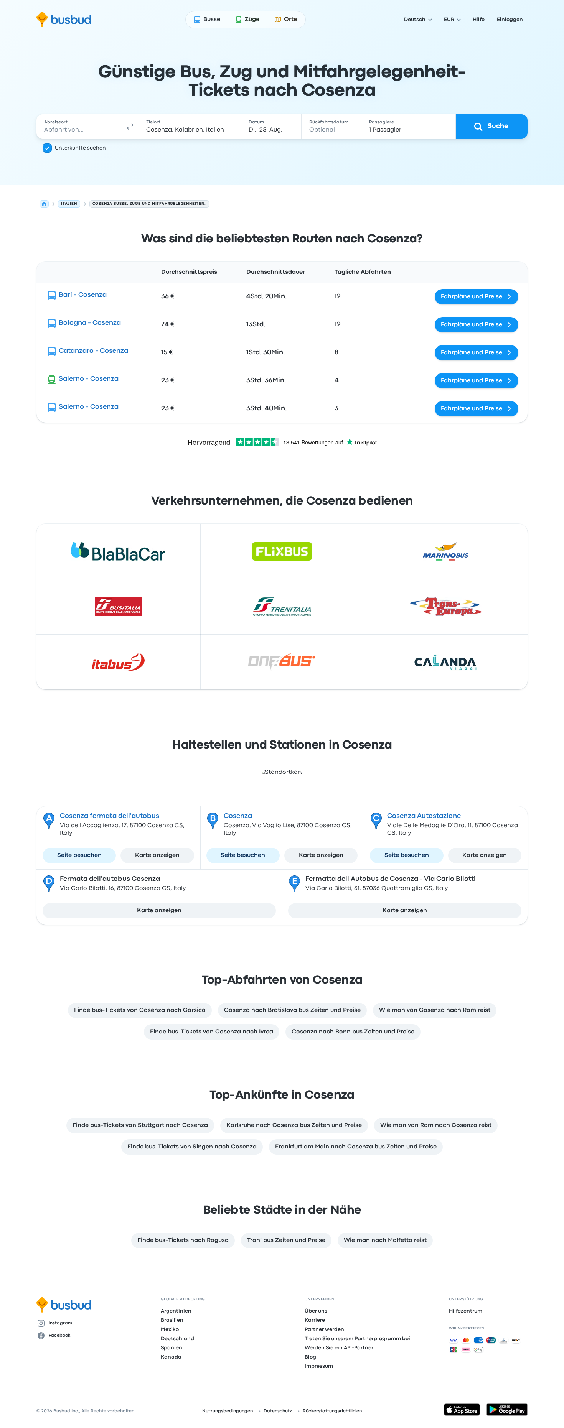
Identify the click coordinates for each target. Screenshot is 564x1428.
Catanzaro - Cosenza (93, 351)
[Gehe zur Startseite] (63, 19)
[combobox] (79, 126)
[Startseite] (44, 204)
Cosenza (238, 816)
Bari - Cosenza (83, 295)
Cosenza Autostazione (424, 816)
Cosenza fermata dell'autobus (109, 816)
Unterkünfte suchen (80, 148)
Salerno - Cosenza (89, 379)
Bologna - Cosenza (90, 323)
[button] (130, 126)
